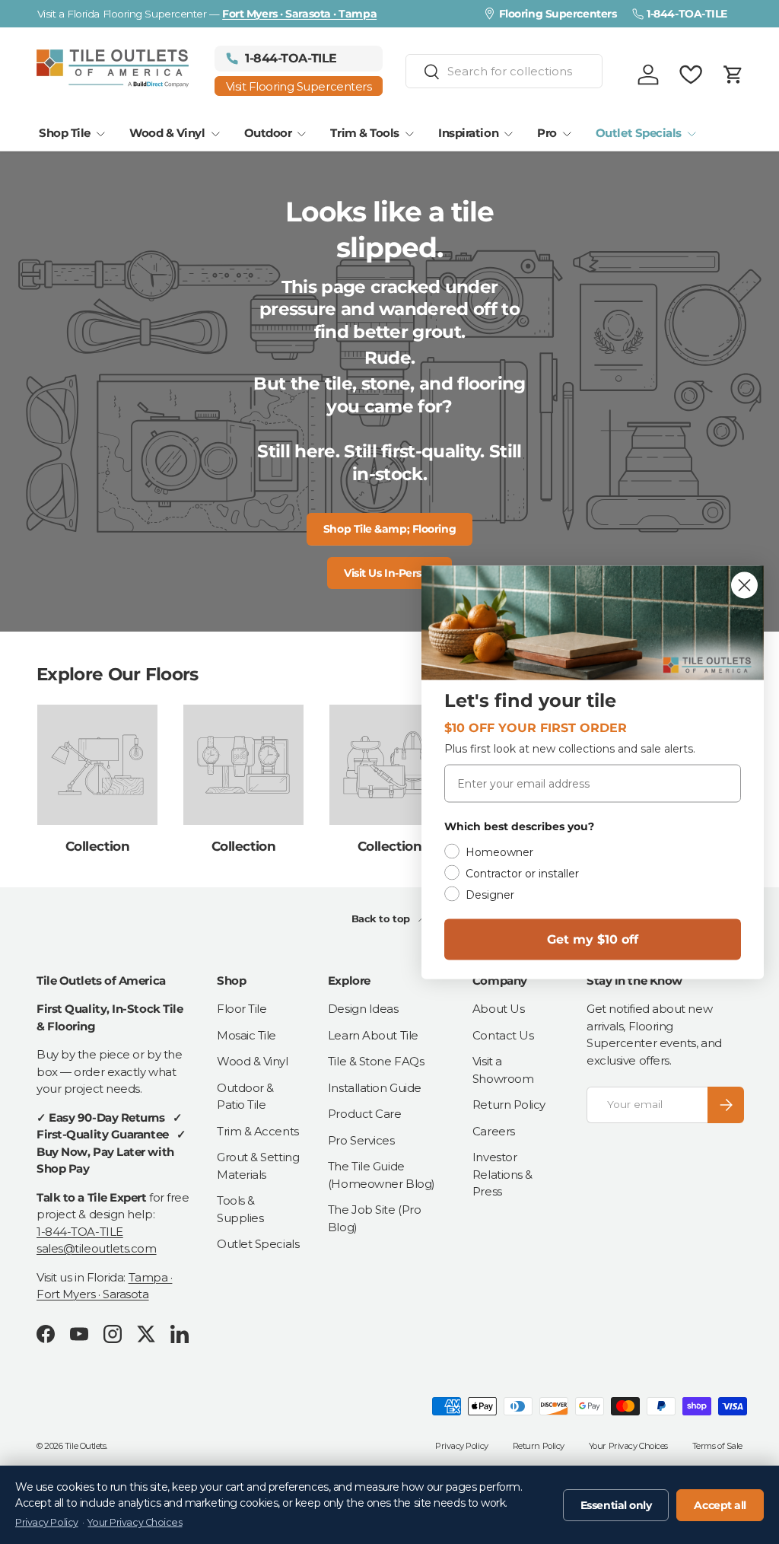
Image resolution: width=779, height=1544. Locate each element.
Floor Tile (242, 1008)
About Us (498, 1008)
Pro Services (361, 1140)
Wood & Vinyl (252, 1061)
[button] (733, 74)
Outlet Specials (258, 1244)
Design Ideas (363, 1008)
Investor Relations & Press (502, 1174)
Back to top (382, 918)
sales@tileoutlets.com (97, 1248)
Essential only (616, 1505)
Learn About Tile (373, 1035)
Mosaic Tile (246, 1035)
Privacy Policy (461, 1446)
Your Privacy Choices (628, 1446)
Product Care (365, 1113)
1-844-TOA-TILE (80, 1231)
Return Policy (508, 1104)
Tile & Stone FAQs (376, 1061)
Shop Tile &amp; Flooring (389, 529)
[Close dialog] (744, 584)
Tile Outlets (86, 1446)
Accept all (720, 1505)
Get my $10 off (592, 938)
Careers (493, 1131)
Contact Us (503, 1035)
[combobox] (504, 71)
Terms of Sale (717, 1446)
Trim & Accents (258, 1131)
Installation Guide (374, 1088)
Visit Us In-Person (389, 573)
